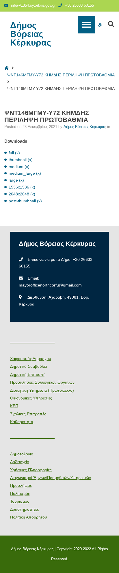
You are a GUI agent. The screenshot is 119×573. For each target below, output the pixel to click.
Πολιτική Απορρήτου (28, 517)
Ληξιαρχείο (19, 461)
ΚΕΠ (14, 406)
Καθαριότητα (21, 421)
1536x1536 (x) (22, 187)
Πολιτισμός (20, 493)
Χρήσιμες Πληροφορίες (31, 470)
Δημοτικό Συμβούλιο (28, 366)
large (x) (16, 180)
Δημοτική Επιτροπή (28, 374)
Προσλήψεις (21, 485)
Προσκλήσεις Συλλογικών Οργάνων (42, 382)
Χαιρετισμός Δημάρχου (30, 358)
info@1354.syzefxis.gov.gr (33, 5)
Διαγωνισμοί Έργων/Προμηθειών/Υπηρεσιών (50, 477)
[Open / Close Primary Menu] (86, 24)
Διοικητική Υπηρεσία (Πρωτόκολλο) (42, 390)
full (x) (14, 152)
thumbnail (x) (21, 159)
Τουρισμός (19, 501)
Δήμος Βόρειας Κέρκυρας (30, 34)
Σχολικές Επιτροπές (28, 414)
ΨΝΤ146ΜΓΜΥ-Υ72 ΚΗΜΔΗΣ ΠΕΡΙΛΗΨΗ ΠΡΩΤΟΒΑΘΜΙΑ (61, 75)
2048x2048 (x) (22, 194)
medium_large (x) (25, 173)
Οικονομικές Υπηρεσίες (31, 398)
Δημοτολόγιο (21, 454)
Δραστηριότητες (24, 509)
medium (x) (19, 166)
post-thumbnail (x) (25, 201)
